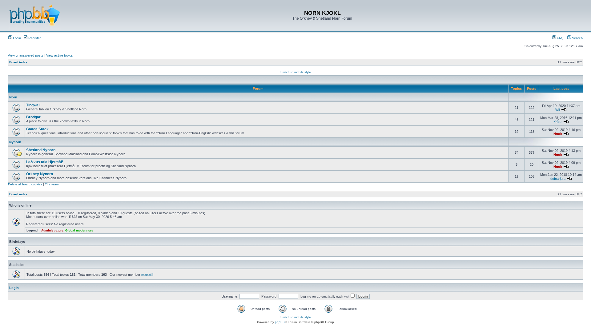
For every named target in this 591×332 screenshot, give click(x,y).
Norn (13, 97)
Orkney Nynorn (39, 174)
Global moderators (79, 230)
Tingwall (33, 105)
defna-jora (557, 178)
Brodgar (33, 117)
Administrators (52, 230)
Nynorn (15, 142)
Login (16, 38)
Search (577, 38)
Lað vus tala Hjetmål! (44, 162)
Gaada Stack (37, 129)
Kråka (557, 122)
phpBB (280, 322)
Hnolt (557, 134)
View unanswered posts (25, 55)
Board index (18, 62)
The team (51, 184)
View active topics (59, 55)
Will (557, 110)
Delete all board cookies (25, 184)
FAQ (560, 38)
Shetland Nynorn (40, 150)
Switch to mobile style (295, 72)
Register (34, 38)
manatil (147, 274)
